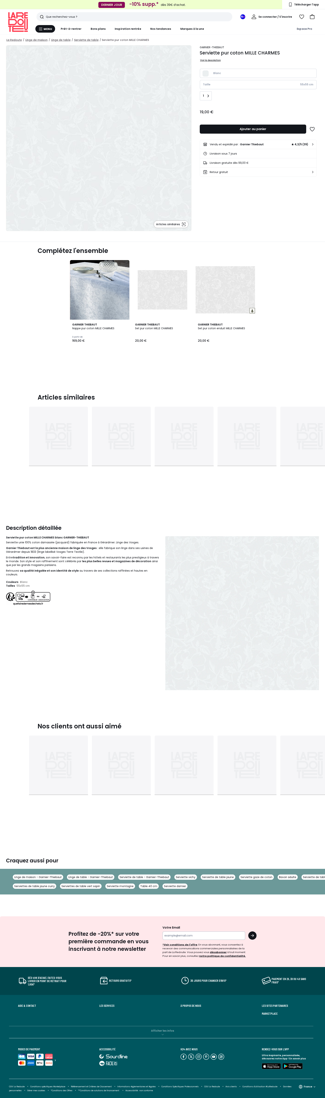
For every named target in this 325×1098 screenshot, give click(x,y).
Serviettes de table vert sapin (81, 886)
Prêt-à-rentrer (71, 29)
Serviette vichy (185, 877)
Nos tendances (160, 29)
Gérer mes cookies (36, 1090)
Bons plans (98, 29)
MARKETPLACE (270, 1013)
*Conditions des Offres (61, 1090)
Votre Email (171, 927)
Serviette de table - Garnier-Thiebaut (144, 877)
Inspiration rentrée (128, 29)
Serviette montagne (120, 886)
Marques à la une (192, 29)
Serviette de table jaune (218, 877)
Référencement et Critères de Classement (91, 1086)
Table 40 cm (148, 886)
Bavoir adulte (287, 877)
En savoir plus (297, 1058)
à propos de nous (191, 1005)
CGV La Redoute (17, 1086)
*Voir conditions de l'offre (179, 944)
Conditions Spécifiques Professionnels (180, 1086)
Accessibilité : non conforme (139, 1090)
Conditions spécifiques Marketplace (47, 1086)
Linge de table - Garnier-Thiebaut (90, 877)
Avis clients (231, 1086)
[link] (258, 144)
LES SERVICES (106, 1005)
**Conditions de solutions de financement (99, 1090)
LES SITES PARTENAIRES (275, 1005)
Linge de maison (36, 40)
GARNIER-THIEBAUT (212, 47)
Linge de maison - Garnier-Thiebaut (38, 877)
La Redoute (14, 40)
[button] (312, 16)
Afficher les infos (162, 1031)
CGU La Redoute (212, 1086)
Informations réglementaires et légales (136, 1086)
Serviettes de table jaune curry (34, 886)
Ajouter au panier (253, 129)
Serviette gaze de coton (256, 877)
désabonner (218, 952)
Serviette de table (86, 40)
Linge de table (61, 40)
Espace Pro (304, 29)
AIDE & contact (27, 1005)
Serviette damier (175, 886)
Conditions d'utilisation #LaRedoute (259, 1086)
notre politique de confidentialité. (222, 956)
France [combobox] (308, 1086)
